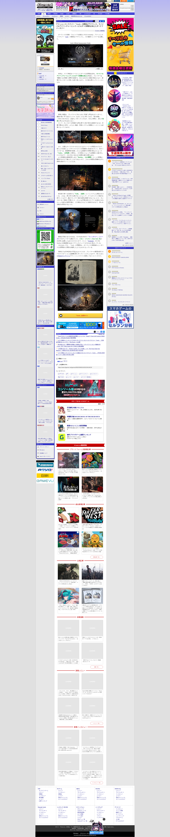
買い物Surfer (43, 181)
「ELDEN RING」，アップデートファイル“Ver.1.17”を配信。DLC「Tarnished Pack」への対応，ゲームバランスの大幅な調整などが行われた (92, 496)
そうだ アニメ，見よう (46, 156)
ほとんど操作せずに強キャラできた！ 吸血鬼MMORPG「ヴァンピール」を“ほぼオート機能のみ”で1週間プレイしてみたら (45, 343)
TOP (39, 13)
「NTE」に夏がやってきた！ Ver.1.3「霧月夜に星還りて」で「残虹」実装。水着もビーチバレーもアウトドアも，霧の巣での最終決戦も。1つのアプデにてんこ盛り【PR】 (68, 607)
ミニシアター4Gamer (45, 178)
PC (43, 13)
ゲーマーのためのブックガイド (47, 160)
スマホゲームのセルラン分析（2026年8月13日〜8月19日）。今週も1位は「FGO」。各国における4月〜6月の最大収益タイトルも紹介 (68, 662)
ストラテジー (94, 373)
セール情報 (80, 814)
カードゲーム (119, 814)
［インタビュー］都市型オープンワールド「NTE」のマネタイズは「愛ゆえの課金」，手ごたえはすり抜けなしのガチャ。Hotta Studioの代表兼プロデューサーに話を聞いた (45, 421)
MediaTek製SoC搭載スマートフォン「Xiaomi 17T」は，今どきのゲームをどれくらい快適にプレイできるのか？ (92, 692)
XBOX (49, 13)
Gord (45, 62)
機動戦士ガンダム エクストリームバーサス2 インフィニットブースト (122, 278)
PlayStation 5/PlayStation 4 (44, 223)
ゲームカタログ (87, 16)
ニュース (41, 75)
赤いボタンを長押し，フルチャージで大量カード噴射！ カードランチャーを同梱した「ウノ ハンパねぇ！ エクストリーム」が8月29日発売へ (68, 526)
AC (94, 13)
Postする (97, 21)
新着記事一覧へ (96, 557)
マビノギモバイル (116, 284)
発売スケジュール (62, 797)
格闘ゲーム (119, 812)
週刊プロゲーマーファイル (47, 130)
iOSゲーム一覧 (81, 819)
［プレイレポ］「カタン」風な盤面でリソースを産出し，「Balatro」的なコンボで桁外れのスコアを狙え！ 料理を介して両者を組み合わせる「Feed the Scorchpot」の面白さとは (68, 693)
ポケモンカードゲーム (117, 252)
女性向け (74, 13)
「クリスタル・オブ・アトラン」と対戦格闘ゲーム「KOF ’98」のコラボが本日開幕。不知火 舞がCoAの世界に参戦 (122, 230)
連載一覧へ (51, 199)
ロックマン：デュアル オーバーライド (121, 301)
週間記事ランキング (44, 204)
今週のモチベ (44, 128)
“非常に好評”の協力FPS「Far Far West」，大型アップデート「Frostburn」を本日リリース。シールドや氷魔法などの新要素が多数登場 (92, 526)
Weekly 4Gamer (44, 125)
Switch (61, 13)
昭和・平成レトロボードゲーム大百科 (47, 169)
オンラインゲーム (43, 790)
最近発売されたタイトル (76, 16)
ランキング (130, 0)
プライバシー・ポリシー (85, 833)
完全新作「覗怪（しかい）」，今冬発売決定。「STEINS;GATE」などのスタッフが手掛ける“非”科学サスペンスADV (122, 188)
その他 (117, 819)
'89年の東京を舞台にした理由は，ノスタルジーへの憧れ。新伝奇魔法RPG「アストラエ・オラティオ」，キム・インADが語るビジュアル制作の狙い (45, 440)
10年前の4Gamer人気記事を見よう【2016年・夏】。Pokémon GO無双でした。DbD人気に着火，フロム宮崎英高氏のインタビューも (45, 322)
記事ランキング (43, 801)
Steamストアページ (64, 256)
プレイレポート (46, 16)
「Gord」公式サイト (81, 315)
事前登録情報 (80, 812)
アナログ (100, 13)
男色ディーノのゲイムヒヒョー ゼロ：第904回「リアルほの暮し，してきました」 (92, 638)
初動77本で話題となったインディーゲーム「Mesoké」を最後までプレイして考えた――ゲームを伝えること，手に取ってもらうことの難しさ (45, 381)
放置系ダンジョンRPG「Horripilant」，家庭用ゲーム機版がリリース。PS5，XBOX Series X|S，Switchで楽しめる (122, 238)
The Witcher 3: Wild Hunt (117, 290)
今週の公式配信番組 (45, 133)
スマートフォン (80, 807)
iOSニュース (80, 809)
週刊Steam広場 (44, 150)
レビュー (38, 16)
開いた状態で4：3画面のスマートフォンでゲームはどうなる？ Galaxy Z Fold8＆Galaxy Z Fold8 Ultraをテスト (92, 717)
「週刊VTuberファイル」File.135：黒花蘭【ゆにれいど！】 (91, 661)
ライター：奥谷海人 (100, 30)
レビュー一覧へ (96, 723)
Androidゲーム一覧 (82, 821)
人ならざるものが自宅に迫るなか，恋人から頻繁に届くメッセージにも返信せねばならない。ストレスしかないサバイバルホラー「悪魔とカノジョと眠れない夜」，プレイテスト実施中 (68, 496)
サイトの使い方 (53, 1)
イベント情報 (119, 810)
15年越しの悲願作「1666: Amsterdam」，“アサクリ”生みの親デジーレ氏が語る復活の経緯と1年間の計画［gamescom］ (45, 402)
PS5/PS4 (55, 13)
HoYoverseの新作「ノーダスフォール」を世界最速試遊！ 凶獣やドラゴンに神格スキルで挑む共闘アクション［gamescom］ (122, 180)
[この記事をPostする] (94, 21)
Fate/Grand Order (115, 273)
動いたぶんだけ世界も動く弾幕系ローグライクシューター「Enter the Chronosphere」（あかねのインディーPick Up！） (92, 471)
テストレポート (101, 810)
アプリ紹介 (80, 816)
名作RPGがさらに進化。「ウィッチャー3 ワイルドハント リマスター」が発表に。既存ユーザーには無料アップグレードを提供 (122, 213)
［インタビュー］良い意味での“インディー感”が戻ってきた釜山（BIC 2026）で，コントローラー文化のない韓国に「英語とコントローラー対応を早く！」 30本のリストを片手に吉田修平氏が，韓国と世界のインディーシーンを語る (92, 775)
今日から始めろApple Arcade (47, 163)
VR (80, 13)
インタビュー (55, 16)
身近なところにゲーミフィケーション (47, 187)
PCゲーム (41, 219)
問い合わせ (61, 1)
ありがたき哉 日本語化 (46, 184)
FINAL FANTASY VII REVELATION (120, 257)
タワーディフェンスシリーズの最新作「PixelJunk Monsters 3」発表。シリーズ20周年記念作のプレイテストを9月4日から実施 (92, 550)
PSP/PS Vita (118, 788)
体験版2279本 (49, 10)
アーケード (118, 807)
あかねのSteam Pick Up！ (46, 196)
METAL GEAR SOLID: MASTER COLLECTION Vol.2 (122, 295)
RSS (37, 1)
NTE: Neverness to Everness (118, 267)
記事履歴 (124, 0)
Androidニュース (81, 810)
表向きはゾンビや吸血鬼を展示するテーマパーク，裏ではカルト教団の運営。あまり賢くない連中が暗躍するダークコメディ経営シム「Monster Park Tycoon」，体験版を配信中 (68, 551)
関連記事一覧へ (102, 334)
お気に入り (116, 0)
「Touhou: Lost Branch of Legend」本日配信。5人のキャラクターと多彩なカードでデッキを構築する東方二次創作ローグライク (122, 197)
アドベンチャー (84, 373)
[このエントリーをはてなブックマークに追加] (103, 21)
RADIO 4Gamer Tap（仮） (46, 153)
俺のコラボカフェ (45, 166)
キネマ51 (43, 190)
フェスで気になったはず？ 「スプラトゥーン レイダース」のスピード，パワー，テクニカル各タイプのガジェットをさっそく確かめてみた (45, 362)
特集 (40, 77)
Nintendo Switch (42, 226)
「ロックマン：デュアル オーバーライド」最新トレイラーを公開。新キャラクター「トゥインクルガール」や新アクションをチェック (122, 222)
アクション (74, 373)
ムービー (67, 16)
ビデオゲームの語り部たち (47, 175)
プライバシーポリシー (44, 446)
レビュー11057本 (41, 10)
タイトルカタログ (62, 799)
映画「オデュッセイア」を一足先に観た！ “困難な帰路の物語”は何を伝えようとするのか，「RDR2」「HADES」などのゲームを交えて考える (45, 303)
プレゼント (42, 207)
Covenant (41, 67)
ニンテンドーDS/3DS (62, 807)
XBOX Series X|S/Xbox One (45, 221)
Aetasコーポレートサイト (45, 456)
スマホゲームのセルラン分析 (47, 143)
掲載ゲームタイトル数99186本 (45, 9)
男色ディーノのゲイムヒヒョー (47, 140)
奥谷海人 (86, 377)
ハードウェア (87, 13)
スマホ (68, 13)
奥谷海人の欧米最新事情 (46, 122)
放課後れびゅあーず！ (46, 193)
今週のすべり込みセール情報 (47, 147)
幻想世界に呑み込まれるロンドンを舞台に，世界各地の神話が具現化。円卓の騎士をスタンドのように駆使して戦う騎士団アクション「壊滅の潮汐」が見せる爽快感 (68, 717)
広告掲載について (43, 453)
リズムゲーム (119, 817)
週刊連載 (41, 797)
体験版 (61, 16)
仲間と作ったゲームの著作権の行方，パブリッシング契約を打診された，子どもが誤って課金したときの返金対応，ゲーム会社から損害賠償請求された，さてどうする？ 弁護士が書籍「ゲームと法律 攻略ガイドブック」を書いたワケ (92, 609)
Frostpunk (91, 241)
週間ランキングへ (129, 243)
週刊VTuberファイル (45, 136)
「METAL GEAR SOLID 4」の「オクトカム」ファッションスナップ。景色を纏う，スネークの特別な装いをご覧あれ (45, 284)
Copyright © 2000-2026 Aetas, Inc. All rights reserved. (85, 835)
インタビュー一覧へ (96, 782)
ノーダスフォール (116, 262)
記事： (49, 98)
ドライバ (41, 213)
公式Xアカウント (44, 1)
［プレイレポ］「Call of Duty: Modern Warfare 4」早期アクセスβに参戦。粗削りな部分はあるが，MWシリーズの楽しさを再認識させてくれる (68, 472)
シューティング (120, 816)
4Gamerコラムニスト (45, 172)
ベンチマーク (100, 817)
